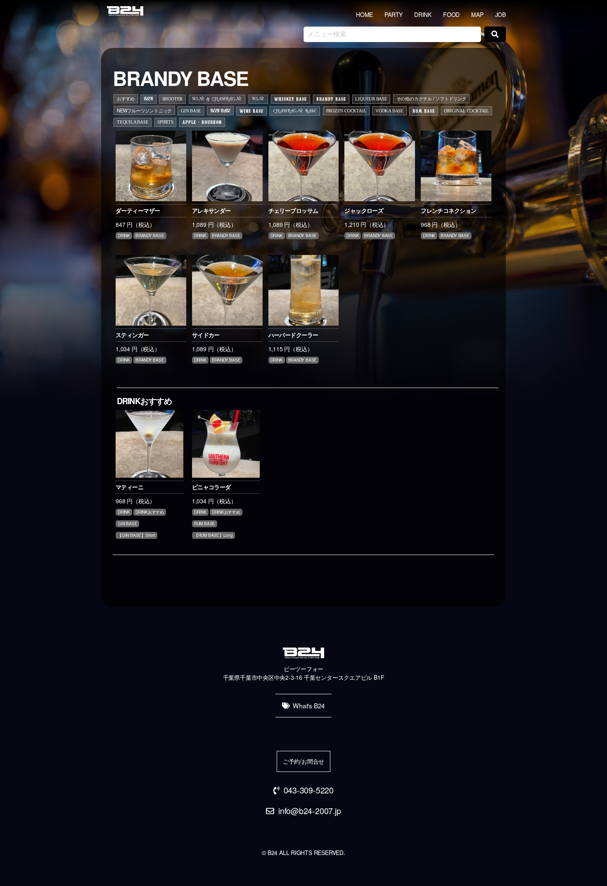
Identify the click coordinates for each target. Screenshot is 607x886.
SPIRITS (165, 121)
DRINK (423, 14)
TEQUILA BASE (132, 121)
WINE (258, 99)
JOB (500, 14)
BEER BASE (220, 111)
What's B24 (309, 705)
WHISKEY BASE (290, 99)
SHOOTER (172, 98)
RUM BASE (424, 111)
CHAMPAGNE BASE (295, 111)
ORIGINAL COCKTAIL (466, 110)
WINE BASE (251, 111)
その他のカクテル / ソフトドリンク (431, 98)
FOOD (451, 14)
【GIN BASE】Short (136, 535)
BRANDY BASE (331, 99)
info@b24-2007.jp (309, 811)
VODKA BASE (389, 110)
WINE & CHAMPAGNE (217, 99)
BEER (148, 99)
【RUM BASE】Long (213, 535)
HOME (364, 14)
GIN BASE (191, 110)
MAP (477, 14)
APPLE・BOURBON (202, 122)
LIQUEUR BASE (371, 98)
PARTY (393, 14)
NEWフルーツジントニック (144, 110)
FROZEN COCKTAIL (346, 110)
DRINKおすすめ (149, 512)
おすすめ (126, 98)
